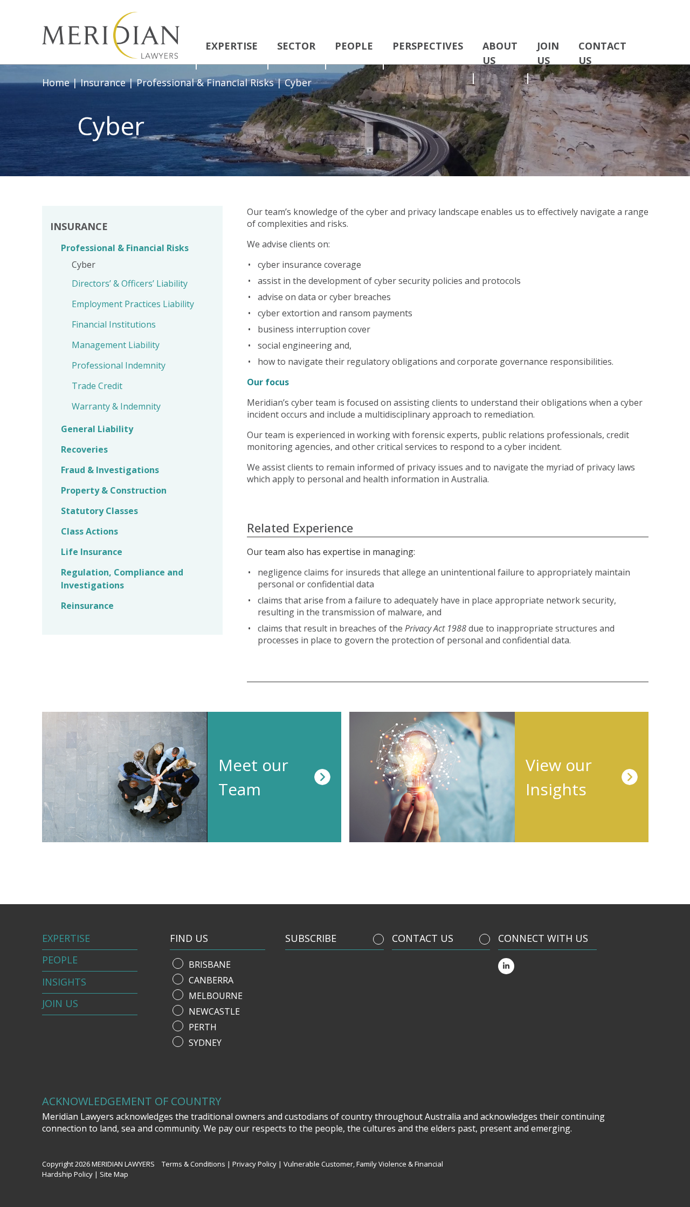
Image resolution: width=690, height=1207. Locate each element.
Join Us (60, 1003)
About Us (500, 53)
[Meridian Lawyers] (115, 35)
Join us (548, 53)
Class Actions (89, 531)
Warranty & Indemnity (116, 406)
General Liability (97, 429)
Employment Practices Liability (133, 304)
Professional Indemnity (118, 365)
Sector (296, 45)
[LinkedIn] (506, 966)
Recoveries (84, 449)
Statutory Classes (99, 511)
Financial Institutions (114, 324)
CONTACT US (422, 938)
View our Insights (559, 777)
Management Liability (116, 345)
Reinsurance (87, 606)
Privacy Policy (254, 1164)
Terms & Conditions (193, 1164)
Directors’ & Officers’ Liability (130, 283)
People (354, 45)
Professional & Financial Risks (125, 248)
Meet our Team (253, 777)
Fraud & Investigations (110, 470)
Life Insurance (91, 552)
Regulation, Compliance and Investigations (122, 578)
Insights (64, 981)
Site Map (114, 1174)
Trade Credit (97, 386)
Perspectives (427, 45)
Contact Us (602, 53)
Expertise (231, 45)
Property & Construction (114, 490)
